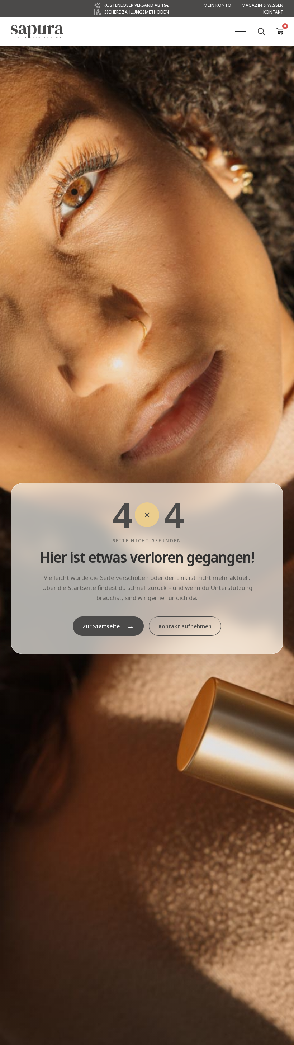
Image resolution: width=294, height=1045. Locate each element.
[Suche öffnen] (261, 31)
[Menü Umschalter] (240, 31)
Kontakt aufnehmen (185, 626)
